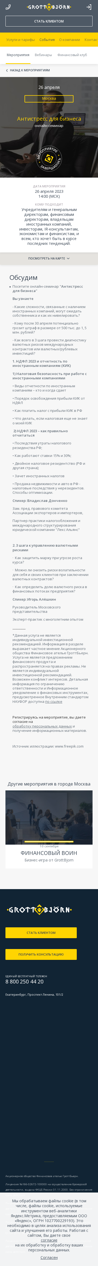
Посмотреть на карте (46, 258)
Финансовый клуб (72, 55)
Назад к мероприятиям (30, 70)
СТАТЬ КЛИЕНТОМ (49, 21)
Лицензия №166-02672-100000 (26, 1184)
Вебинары (43, 55)
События (47, 39)
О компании (69, 39)
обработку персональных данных (42, 726)
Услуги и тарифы (20, 39)
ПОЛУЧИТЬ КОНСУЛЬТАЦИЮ (41, 954)
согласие (49, 1240)
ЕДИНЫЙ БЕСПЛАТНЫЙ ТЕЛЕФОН (26, 976)
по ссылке (53, 701)
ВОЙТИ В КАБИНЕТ (88, 7)
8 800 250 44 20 (8, 6)
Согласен (49, 1257)
